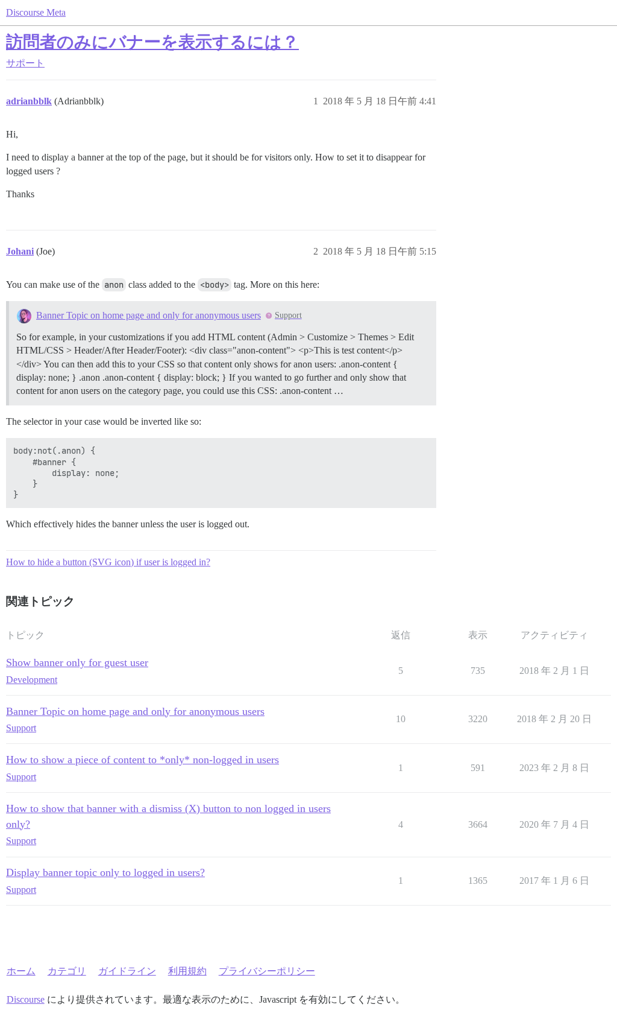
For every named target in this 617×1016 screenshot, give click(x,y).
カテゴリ (67, 971)
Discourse (26, 999)
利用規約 (187, 971)
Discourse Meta (36, 12)
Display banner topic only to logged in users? (105, 872)
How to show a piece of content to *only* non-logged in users (142, 760)
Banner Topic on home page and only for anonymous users (148, 315)
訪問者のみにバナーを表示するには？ (152, 42)
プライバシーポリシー (267, 971)
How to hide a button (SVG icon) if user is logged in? (108, 562)
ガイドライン (127, 971)
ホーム (21, 971)
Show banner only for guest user (77, 662)
